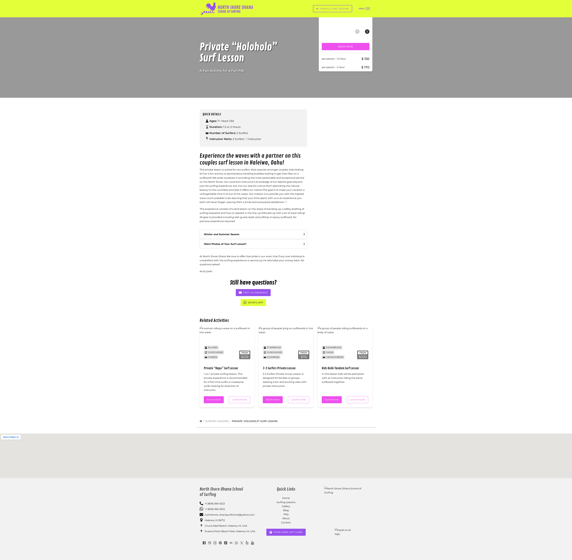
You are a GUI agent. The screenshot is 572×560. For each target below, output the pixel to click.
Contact (286, 522)
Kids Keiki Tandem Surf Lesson (340, 368)
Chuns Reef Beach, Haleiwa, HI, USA (226, 525)
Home (286, 498)
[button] (253, 234)
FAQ (285, 514)
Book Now (345, 46)
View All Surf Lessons (334, 8)
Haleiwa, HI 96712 (215, 520)
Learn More (239, 399)
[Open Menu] (364, 8)
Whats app (255, 302)
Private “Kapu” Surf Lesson (221, 368)
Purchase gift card (288, 532)
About (286, 518)
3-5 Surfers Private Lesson (279, 368)
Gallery (286, 506)
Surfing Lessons (217, 421)
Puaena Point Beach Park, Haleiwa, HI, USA (230, 531)
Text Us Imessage (255, 292)
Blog (286, 510)
